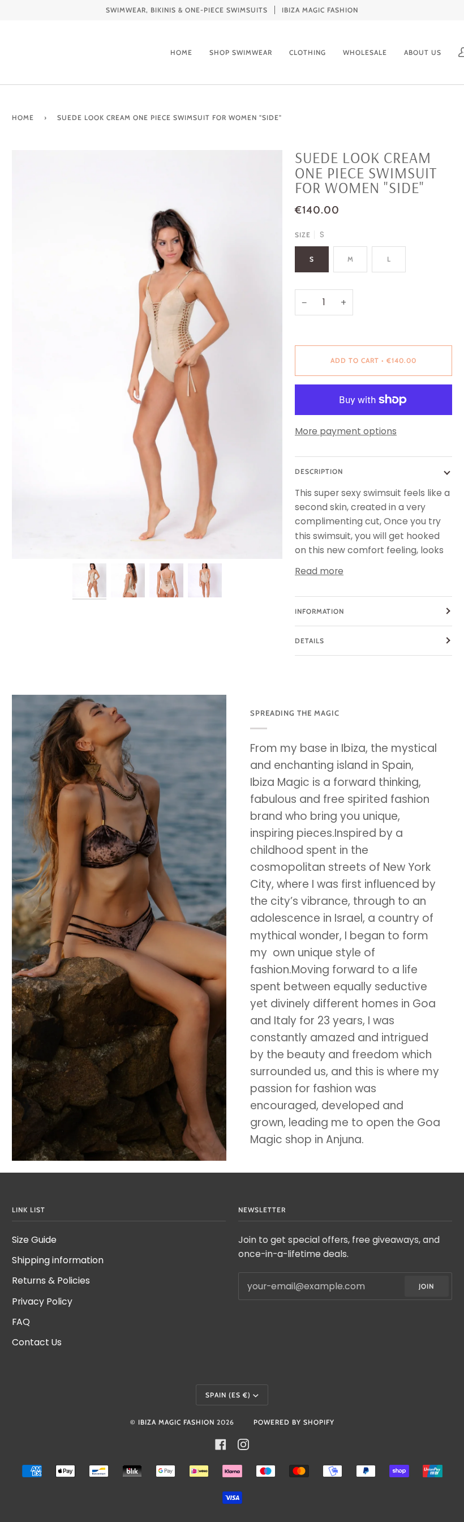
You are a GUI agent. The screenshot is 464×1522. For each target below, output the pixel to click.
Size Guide (34, 1240)
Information (319, 611)
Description (319, 471)
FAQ (21, 1322)
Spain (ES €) (228, 1395)
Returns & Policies (51, 1280)
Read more (319, 571)
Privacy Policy (42, 1301)
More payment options (346, 431)
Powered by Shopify (294, 1422)
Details (309, 640)
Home (23, 117)
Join (426, 1286)
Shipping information (58, 1260)
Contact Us (37, 1342)
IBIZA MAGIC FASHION (176, 1422)
